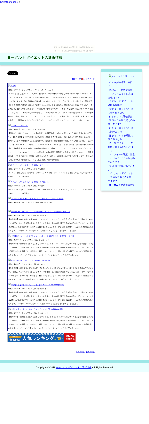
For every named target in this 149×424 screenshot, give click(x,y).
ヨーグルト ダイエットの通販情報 (34, 57)
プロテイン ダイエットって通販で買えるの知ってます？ (121, 177)
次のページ (90, 79)
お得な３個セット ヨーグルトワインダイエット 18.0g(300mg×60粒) (37, 285)
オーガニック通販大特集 (122, 185)
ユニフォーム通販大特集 (122, 154)
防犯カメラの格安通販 (120, 90)
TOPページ (76, 79)
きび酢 (13, 86)
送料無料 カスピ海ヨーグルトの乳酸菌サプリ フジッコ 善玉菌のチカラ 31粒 (40, 212)
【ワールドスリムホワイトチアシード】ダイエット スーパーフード (37, 199)
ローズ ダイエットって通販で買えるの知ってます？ (121, 147)
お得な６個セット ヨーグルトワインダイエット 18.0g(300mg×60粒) (37, 309)
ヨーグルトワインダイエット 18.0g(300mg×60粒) (30, 260)
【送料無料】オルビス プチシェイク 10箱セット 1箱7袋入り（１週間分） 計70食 (42, 236)
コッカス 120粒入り (19, 126)
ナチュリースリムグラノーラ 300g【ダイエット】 (30, 165)
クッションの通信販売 (120, 116)
